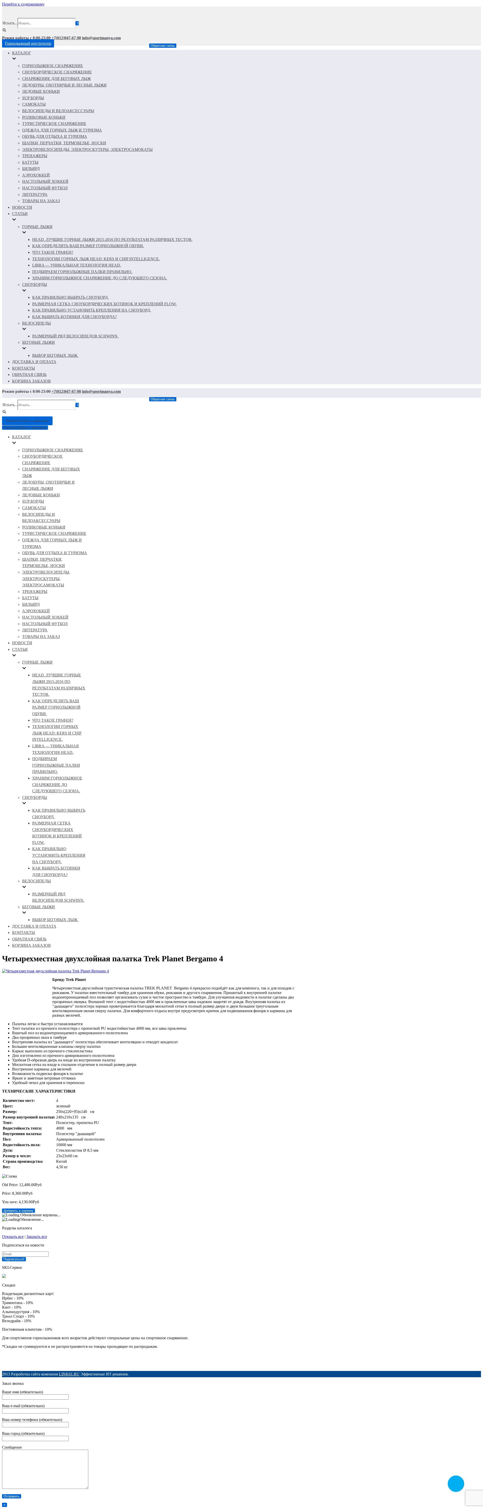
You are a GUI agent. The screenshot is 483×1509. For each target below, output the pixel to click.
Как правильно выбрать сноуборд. (70, 297)
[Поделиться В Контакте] (255, 1361)
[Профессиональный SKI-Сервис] (4, 1276)
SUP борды (33, 98)
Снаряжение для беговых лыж (56, 78)
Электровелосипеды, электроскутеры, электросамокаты (87, 149)
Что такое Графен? (52, 252)
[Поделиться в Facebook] (207, 1361)
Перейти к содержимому (23, 4)
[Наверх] (265, 1361)
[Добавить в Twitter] (246, 1361)
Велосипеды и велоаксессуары (58, 111)
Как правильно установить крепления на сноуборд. (91, 310)
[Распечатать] (274, 1361)
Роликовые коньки (43, 117)
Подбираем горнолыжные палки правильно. (82, 272)
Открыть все (13, 1236)
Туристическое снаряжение (54, 123)
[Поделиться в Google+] (217, 1361)
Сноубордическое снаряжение (57, 72)
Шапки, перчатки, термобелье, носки (64, 143)
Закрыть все (36, 1236)
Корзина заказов (31, 381)
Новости (22, 207)
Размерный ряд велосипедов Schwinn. (75, 336)
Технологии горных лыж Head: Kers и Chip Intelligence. (96, 259)
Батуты (30, 162)
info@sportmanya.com (101, 38)
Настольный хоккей (45, 181)
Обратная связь (163, 46)
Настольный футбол (45, 188)
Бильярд (31, 168)
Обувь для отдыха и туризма (54, 136)
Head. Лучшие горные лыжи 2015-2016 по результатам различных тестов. (112, 239)
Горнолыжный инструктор (28, 43)
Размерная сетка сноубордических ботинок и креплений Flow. (104, 304)
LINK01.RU (69, 1374)
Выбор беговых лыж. (55, 355)
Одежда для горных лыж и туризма (62, 130)
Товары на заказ (41, 201)
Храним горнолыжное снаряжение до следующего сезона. (99, 278)
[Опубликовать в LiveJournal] (226, 1361)
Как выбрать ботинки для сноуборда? (74, 317)
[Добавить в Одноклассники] (236, 1361)
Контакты (23, 368)
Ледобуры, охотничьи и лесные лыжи (64, 85)
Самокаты (34, 104)
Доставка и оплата (34, 362)
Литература (35, 194)
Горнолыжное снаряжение (52, 66)
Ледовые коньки (41, 91)
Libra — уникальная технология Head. (76, 265)
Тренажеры (34, 156)
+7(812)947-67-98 (66, 38)
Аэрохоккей (36, 175)
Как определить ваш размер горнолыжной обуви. (88, 246)
